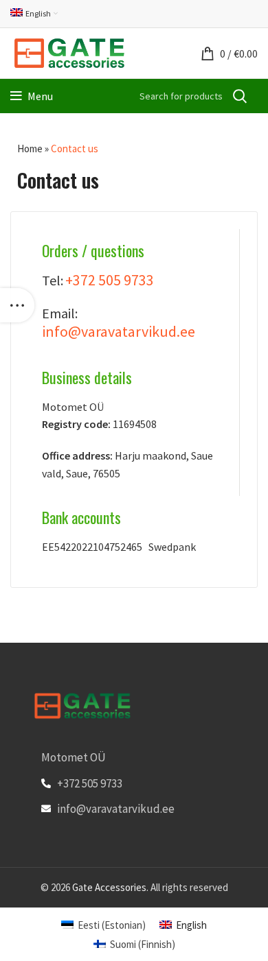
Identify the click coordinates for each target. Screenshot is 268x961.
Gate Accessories (109, 887)
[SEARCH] (239, 96)
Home (30, 148)
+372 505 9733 (109, 279)
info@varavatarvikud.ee (118, 331)
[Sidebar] (17, 305)
